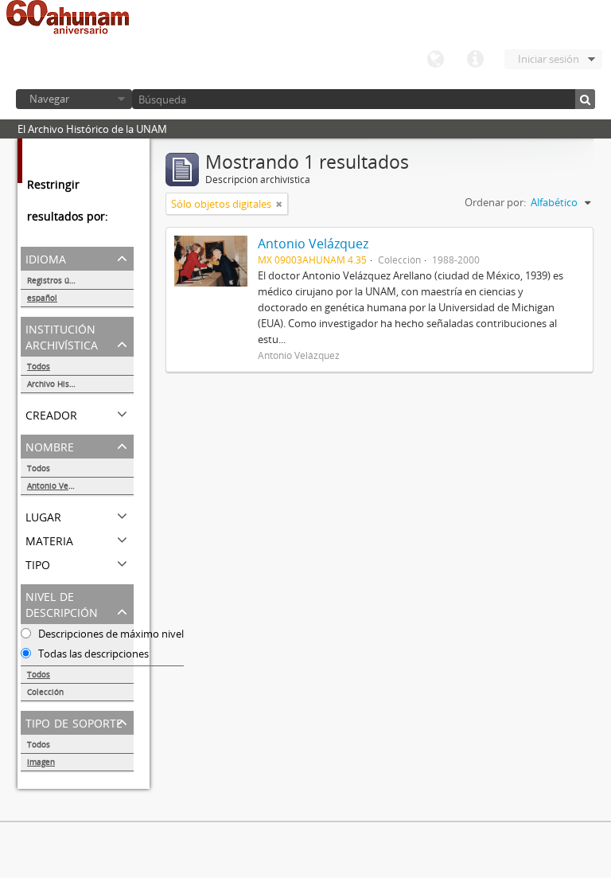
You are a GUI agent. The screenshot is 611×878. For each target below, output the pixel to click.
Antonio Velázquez (62, 485)
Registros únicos (58, 280)
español (42, 297)
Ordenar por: (495, 202)
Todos (38, 366)
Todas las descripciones (92, 653)
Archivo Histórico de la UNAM (80, 383)
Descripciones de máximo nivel (110, 633)
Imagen (41, 761)
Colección (45, 691)
